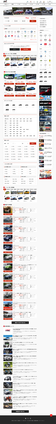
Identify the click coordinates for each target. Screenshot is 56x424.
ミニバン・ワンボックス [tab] (16, 55)
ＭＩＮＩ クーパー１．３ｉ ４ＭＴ (18, 207)
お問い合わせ (24, 420)
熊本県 (21, 135)
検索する (32, 143)
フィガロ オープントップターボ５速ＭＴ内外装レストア (21, 217)
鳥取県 (10, 131)
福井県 (17, 125)
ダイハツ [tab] (31, 189)
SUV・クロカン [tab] (24, 55)
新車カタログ (40, 2)
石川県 (14, 125)
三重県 (21, 127)
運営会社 (13, 420)
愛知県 (17, 127)
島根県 (14, 131)
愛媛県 (17, 133)
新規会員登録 (26, 49)
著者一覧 (16, 420)
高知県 (21, 133)
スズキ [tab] (35, 189)
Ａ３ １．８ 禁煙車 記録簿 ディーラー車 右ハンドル (21, 293)
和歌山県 (27, 129)
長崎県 (17, 135)
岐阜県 (10, 127)
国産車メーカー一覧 (17, 39)
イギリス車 (31, 4)
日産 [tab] (15, 189)
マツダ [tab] (22, 189)
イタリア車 (37, 4)
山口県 (24, 131)
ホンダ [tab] (18, 189)
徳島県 (10, 133)
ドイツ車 (18, 4)
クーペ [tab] (32, 55)
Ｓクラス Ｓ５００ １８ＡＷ (17, 226)
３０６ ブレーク (15, 236)
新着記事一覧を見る (20, 411)
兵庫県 (21, 129)
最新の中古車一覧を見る (20, 322)
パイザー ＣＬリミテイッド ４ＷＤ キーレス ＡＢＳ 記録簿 (22, 255)
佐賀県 (14, 135)
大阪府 (17, 129)
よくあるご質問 (29, 420)
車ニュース (27, 2)
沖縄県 (34, 135)
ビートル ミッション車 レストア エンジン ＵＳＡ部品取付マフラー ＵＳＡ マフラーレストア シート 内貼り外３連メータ (25, 265)
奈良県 (24, 129)
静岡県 (14, 127)
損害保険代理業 (36, 420)
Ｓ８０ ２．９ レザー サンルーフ (18, 283)
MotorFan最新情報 (42, 26)
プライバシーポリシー (41, 420)
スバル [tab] (28, 189)
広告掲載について (19, 420)
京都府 (14, 129)
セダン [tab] (29, 55)
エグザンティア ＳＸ (16, 245)
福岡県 (10, 135)
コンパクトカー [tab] (9, 55)
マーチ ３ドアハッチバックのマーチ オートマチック (21, 274)
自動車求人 (44, 2)
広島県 (21, 131)
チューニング (31, 2)
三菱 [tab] (24, 189)
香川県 (14, 133)
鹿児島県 (31, 135)
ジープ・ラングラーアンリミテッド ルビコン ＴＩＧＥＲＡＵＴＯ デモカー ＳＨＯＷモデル (25, 303)
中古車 (37, 2)
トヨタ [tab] (12, 189)
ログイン (50, 2)
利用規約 (32, 420)
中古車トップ (6, 4)
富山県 (10, 125)
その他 (50, 4)
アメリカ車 (25, 4)
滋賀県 (10, 129)
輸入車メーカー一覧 (33, 39)
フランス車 (43, 4)
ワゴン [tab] (36, 55)
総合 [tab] (4, 55)
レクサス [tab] (8, 189)
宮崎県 (27, 135)
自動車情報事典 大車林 (43, 24)
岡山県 (17, 131)
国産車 (13, 4)
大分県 (24, 135)
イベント (34, 2)
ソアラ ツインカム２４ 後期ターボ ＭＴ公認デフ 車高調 (22, 312)
